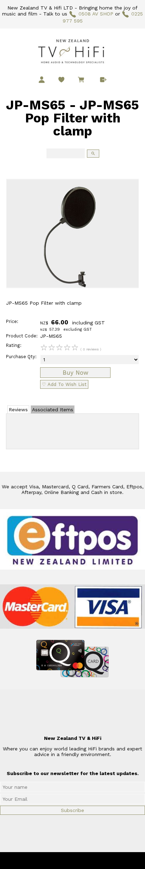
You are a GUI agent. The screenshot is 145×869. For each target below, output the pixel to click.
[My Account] (41, 79)
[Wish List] (61, 79)
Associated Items (52, 409)
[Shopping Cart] (82, 80)
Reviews (18, 409)
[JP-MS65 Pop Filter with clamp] (72, 298)
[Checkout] (103, 79)
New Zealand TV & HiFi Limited (91, 860)
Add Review (73, 430)
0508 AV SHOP (95, 14)
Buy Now (75, 372)
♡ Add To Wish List (64, 384)
